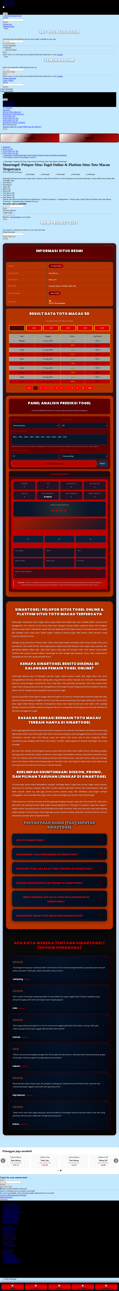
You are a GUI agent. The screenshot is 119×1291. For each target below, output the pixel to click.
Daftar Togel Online (10, 1216)
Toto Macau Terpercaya (11, 1206)
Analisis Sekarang (54, 464)
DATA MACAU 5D (10, 120)
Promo (13, 1288)
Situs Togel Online (10, 1204)
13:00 (34, 328)
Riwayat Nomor (19, 431)
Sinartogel (6, 110)
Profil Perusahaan (9, 1229)
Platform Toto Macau (10, 1214)
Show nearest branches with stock (14, 1189)
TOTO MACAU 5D (10, 118)
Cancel (5, 239)
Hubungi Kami (8, 1243)
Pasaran (15, 420)
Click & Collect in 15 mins (12, 127)
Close (5, 129)
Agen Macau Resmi (10, 1210)
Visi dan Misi (8, 1231)
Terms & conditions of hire (12, 1260)
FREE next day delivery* (32, 127)
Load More (3, 1199)
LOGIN (89, 138)
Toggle (5, 13)
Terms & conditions (10, 1258)
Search (5, 18)
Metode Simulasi (68, 450)
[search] (13, 20)
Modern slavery (8, 1254)
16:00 (51, 328)
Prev (29, 388)
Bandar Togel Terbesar (11, 1208)
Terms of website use (10, 1262)
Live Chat (106, 1288)
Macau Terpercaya (9, 1220)
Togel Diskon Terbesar (11, 1222)
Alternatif (83, 1288)
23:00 (102, 328)
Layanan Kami (8, 1233)
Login (36, 1288)
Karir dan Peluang (9, 1237)
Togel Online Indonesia (11, 1218)
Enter (5, 208)
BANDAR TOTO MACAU (13, 114)
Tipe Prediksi (66, 420)
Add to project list (9, 215)
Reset (102, 464)
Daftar (59, 1288)
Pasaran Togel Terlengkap (12, 1212)
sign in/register (15, 217)
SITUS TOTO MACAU (12, 112)
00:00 (17, 328)
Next (89, 388)
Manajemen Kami (9, 1235)
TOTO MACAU (9, 116)
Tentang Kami (8, 1227)
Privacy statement (9, 1256)
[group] (1, 1188)
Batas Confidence (20, 450)
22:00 (85, 328)
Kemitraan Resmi (9, 1239)
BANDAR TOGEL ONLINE (14, 123)
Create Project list (9, 236)
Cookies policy (8, 1252)
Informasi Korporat (10, 1245)
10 (83, 388)
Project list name (9, 232)
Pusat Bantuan (8, 1241)
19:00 (68, 328)
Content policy (8, 1250)
